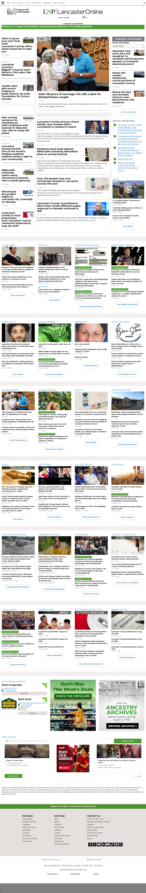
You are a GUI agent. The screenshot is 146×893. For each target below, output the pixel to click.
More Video (128, 226)
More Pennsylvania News (54, 589)
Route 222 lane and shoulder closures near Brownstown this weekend (123, 97)
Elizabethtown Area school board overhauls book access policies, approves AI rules (125, 424)
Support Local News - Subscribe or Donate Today (73, 806)
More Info (24, 693)
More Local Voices (18, 665)
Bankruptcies (119, 609)
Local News (8, 245)
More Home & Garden (54, 449)
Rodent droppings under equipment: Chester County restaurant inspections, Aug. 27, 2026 (91, 643)
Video (116, 179)
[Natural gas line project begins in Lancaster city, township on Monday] (28, 193)
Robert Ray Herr (125, 159)
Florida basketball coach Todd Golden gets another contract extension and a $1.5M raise (91, 489)
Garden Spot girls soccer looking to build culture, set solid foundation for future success (16, 92)
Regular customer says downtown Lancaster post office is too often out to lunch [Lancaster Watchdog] (90, 296)
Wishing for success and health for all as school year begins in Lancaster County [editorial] (90, 571)
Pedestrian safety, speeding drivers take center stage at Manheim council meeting (127, 414)
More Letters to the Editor (127, 583)
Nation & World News (14, 535)
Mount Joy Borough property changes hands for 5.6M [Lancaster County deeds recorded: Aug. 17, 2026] (17, 498)
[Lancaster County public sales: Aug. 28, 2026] (54, 332)
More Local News (128, 112)
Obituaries (81, 322)
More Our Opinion (91, 594)
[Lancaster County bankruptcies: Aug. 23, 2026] (127, 620)
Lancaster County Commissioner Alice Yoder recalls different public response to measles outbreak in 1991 (59, 207)
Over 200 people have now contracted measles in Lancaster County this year (57, 181)
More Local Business (54, 374)
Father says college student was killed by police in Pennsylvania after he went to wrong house (54, 578)
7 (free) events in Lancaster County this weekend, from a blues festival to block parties (18, 429)
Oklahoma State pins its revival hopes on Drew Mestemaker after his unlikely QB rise (91, 498)
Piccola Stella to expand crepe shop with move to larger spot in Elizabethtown (126, 364)
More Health (91, 442)
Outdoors (117, 465)
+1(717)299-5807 (9, 691)
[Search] (144, 2)
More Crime (18, 374)
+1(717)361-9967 (26, 705)
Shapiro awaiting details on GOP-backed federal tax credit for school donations (53, 269)
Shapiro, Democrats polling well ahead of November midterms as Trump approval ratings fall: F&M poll (54, 279)
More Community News (127, 444)
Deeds (5, 465)
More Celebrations (54, 655)
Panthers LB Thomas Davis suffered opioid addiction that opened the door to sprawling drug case (54, 506)
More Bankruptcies (127, 657)
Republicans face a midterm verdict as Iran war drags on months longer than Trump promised (54, 568)
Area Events (9, 737)
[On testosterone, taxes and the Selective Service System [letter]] (127, 545)
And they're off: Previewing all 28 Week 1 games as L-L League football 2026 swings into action (127, 294)
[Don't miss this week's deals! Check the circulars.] (73, 705)
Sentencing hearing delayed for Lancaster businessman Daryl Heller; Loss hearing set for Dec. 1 (53, 364)
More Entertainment (18, 440)
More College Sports (91, 517)
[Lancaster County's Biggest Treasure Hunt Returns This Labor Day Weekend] (28, 64)
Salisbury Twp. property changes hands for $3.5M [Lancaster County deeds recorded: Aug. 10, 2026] (18, 508)
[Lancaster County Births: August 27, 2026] (54, 620)
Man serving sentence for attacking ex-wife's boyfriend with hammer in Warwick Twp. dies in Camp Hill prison (15, 125)
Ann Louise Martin (82, 344)
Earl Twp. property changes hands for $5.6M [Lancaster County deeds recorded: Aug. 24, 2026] (17, 489)
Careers (96, 874)
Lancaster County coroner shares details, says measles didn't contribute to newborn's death (58, 124)
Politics (42, 245)
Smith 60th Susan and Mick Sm (51, 647)
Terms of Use (75, 874)
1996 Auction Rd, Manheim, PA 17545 (32, 703)
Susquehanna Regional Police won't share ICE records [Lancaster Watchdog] (89, 272)
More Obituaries (91, 366)
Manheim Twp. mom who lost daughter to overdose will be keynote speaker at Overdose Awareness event (128, 57)
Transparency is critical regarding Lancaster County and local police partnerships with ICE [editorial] (89, 561)
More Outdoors (127, 517)
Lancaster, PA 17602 (9, 688)
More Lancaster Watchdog (91, 307)
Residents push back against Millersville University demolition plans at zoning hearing (57, 151)
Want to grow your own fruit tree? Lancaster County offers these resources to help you (17, 45)
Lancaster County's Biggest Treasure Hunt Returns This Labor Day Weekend (16, 69)
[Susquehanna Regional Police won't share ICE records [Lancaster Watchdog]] (91, 256)
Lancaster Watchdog (87, 245)
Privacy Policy (52, 874)
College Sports (84, 465)
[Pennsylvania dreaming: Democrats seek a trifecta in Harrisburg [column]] (18, 620)
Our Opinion (82, 535)
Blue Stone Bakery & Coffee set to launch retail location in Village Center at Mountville (127, 346)
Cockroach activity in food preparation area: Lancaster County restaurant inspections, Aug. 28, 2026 (16, 219)
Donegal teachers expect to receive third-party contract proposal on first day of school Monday (130, 140)
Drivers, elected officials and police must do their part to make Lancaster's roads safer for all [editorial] (91, 583)
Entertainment (10, 390)
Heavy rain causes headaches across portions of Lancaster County (123, 78)
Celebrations (46, 609)
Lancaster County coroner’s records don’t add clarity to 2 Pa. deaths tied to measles (130, 152)
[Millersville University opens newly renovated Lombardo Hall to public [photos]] (28, 172)
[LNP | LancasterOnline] (73, 12)
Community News (121, 390)
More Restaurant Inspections (91, 664)
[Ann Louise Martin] (91, 332)
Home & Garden (47, 390)
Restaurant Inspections (88, 609)
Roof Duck (24, 699)
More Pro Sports (54, 517)
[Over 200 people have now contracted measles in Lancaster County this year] (97, 184)
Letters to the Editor (123, 535)
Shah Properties (12, 684)
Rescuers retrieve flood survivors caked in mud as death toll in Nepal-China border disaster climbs (18, 559)
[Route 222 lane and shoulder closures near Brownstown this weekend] (139, 94)
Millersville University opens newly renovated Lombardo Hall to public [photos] (16, 175)
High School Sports (122, 245)
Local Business (46, 322)
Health (79, 390)
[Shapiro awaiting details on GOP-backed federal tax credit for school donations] (54, 256)
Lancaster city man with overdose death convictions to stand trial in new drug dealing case (18, 346)
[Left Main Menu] (2, 2)
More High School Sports (127, 304)
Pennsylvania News (49, 535)
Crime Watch (9, 322)
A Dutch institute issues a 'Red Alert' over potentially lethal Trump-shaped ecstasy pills (17, 576)
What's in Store (120, 322)
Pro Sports (44, 465)
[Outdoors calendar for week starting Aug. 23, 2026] (127, 475)
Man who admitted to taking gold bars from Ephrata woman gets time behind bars (17, 364)
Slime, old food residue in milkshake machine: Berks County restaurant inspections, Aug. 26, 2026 (89, 653)
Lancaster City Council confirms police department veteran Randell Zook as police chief (127, 434)
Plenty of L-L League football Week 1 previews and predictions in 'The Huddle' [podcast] (47, 26)
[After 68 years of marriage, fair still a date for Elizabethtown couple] (73, 64)
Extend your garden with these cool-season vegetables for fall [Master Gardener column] (53, 438)
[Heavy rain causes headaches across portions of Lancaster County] (139, 74)
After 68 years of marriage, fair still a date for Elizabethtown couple (70, 96)
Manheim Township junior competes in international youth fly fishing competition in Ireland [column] (127, 499)
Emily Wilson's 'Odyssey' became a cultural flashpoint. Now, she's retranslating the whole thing (52, 559)
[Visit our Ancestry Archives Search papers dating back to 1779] (121, 705)
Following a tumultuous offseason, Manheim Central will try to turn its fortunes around (125, 272)
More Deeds (18, 519)
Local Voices (9, 609)
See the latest (122, 43)
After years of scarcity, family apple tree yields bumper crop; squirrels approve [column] (52, 417)
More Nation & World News (18, 587)
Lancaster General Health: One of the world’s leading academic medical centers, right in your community (17, 153)
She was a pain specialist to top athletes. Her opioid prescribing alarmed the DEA (51, 489)
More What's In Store (127, 374)
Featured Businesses (13, 681)
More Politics (54, 300)
